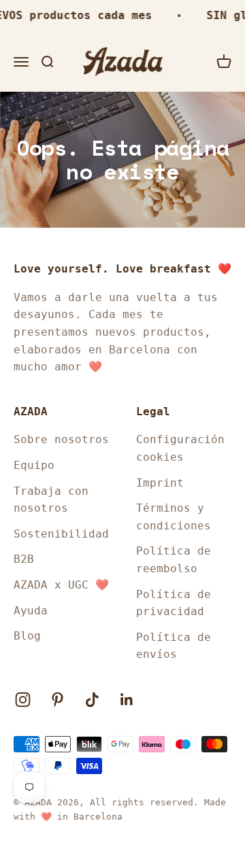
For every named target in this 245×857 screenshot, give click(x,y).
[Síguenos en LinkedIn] (127, 699)
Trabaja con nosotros (51, 500)
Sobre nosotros (61, 439)
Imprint (160, 482)
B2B (24, 559)
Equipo (34, 465)
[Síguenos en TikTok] (92, 699)
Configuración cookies (180, 448)
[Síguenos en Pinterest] (57, 699)
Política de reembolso (173, 559)
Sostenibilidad (61, 533)
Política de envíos (173, 646)
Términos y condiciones (173, 517)
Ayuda (31, 610)
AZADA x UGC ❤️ (61, 584)
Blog (27, 635)
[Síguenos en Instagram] (23, 699)
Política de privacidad (173, 603)
